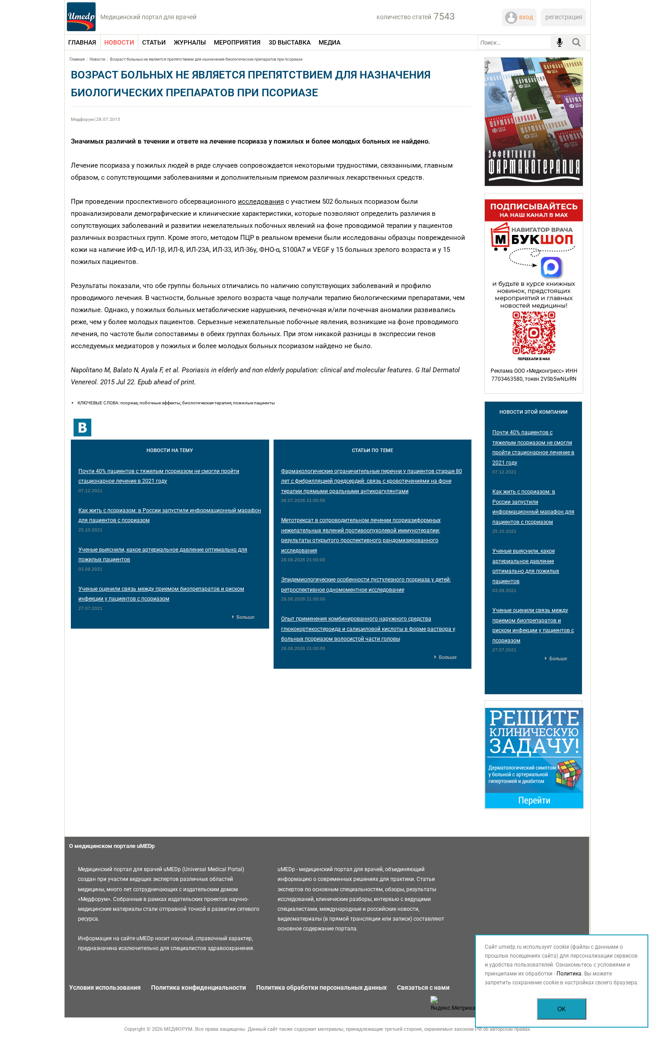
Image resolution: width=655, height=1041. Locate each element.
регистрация (563, 17)
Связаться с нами (423, 987)
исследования (261, 202)
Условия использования (105, 987)
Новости (97, 59)
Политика (569, 974)
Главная (77, 59)
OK (561, 1009)
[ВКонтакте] (82, 427)
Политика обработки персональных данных (321, 987)
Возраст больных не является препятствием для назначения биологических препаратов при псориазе (206, 59)
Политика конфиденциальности (198, 987)
